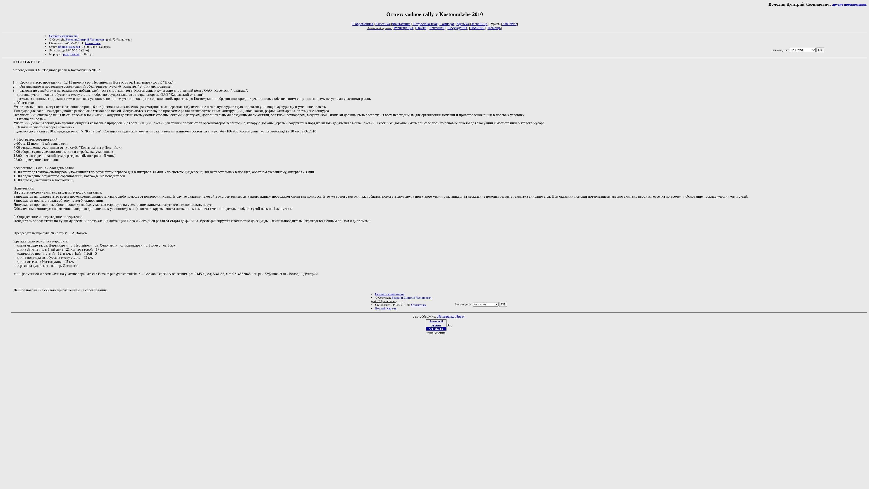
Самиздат (447, 24)
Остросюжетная (425, 24)
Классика (382, 24)
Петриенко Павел (451, 316)
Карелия (74, 46)
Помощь (494, 28)
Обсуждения (457, 28)
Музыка (463, 24)
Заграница (479, 24)
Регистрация (403, 28)
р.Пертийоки (71, 54)
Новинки (477, 28)
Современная (363, 24)
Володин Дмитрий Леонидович (85, 39)
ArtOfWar (509, 24)
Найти (421, 28)
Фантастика (401, 24)
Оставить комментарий (63, 36)
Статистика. (92, 43)
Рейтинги (437, 28)
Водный (63, 46)
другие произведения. (849, 4)
